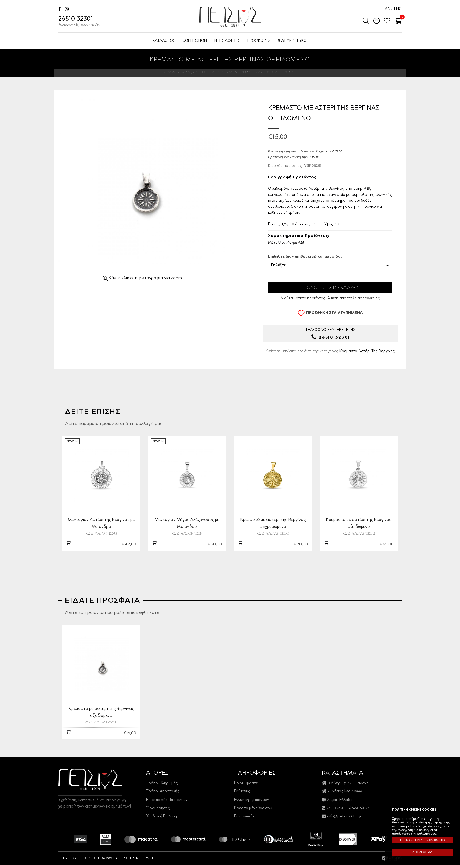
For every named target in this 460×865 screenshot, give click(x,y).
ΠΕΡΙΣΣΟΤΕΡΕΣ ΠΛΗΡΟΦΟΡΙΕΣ (423, 840)
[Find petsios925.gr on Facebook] (59, 10)
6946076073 (359, 808)
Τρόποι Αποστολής (162, 791)
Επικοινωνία (244, 816)
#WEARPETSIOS (293, 41)
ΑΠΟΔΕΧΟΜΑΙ (422, 852)
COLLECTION (194, 41)
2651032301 (336, 808)
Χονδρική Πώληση (161, 816)
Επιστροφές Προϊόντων (166, 800)
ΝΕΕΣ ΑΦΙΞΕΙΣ (227, 41)
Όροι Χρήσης (158, 808)
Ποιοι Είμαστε (246, 783)
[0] (396, 21)
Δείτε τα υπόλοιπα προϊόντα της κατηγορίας (330, 351)
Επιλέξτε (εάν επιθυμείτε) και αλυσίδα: (305, 257)
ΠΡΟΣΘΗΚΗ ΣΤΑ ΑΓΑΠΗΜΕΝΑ (334, 313)
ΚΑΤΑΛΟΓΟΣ (164, 41)
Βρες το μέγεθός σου (253, 808)
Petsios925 (230, 17)
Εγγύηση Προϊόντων (251, 800)
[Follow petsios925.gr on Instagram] (67, 10)
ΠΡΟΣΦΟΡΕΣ (258, 41)
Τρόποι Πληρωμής (162, 783)
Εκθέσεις (242, 791)
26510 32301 (79, 21)
